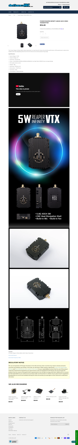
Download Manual (13, 355)
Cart (67, 7)
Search (10, 420)
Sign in (59, 4)
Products (16, 12)
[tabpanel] (22, 45)
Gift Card (10, 429)
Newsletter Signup (13, 430)
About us (10, 421)
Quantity (42, 31)
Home (10, 12)
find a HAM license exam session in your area (26, 369)
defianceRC (14, 437)
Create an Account (65, 4)
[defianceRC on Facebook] (68, 434)
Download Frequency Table (15, 357)
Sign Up (67, 424)
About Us (23, 12)
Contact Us (31, 12)
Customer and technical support (26, 420)
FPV (14, 15)
